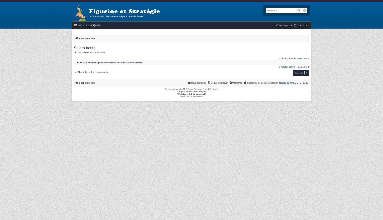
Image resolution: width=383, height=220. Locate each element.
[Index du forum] (80, 13)
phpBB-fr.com (197, 96)
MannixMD (201, 94)
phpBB (182, 89)
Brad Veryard (199, 91)
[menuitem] (97, 25)
